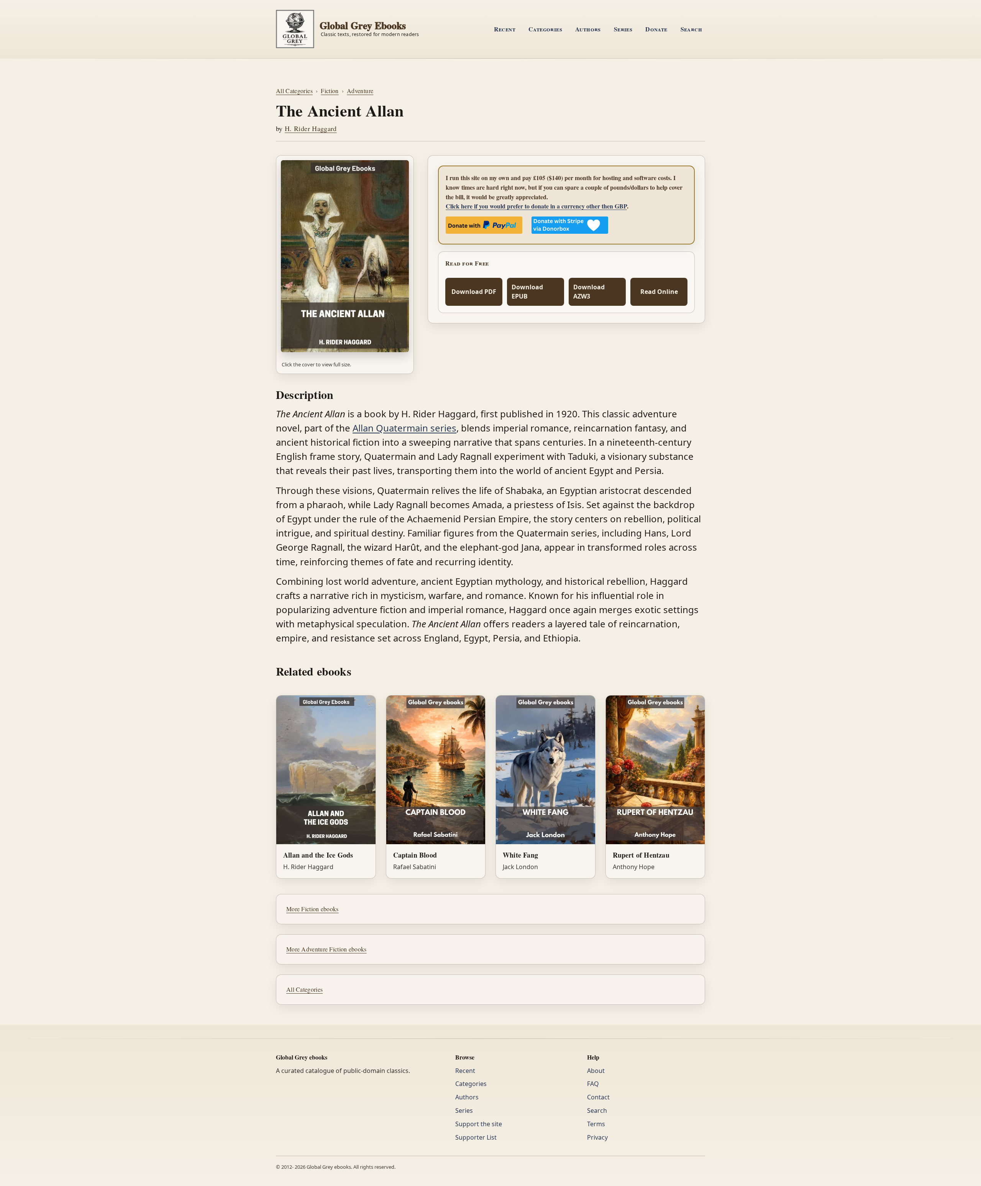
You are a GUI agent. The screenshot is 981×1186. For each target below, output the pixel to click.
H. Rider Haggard (311, 128)
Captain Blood (415, 855)
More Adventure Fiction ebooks (326, 949)
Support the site (478, 1124)
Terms (596, 1124)
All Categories (294, 91)
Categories (545, 29)
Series (623, 29)
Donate (656, 29)
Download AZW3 (589, 292)
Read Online (659, 291)
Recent (504, 29)
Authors (588, 29)
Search (691, 29)
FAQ (593, 1083)
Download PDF (473, 291)
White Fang (520, 855)
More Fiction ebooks (312, 909)
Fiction (329, 91)
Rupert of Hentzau (641, 855)
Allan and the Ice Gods (318, 855)
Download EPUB (527, 292)
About (596, 1070)
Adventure (360, 91)
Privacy (597, 1137)
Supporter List (476, 1137)
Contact (598, 1097)
